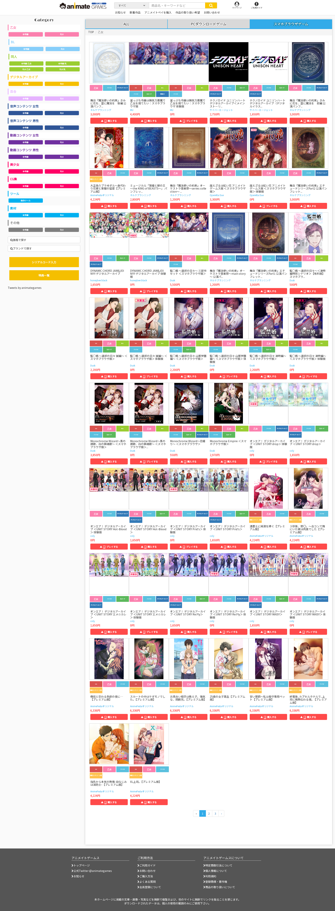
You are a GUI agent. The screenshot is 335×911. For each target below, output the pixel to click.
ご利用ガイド (147, 865)
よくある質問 (147, 882)
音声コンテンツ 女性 (24, 106)
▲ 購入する (109, 120)
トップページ (81, 865)
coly (252, 450)
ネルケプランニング (100, 110)
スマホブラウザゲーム (291, 23)
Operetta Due (217, 195)
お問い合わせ (147, 871)
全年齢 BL (62, 63)
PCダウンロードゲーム (208, 24)
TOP (91, 32)
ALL (126, 24)
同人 (14, 56)
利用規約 (210, 876)
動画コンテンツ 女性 (24, 135)
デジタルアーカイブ (24, 77)
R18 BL (63, 69)
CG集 (13, 179)
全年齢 (25, 34)
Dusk (172, 280)
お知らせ (78, 876)
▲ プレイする (189, 120)
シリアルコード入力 (44, 262)
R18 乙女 (26, 69)
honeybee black (98, 280)
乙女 (13, 27)
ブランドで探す (22, 248)
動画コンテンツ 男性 (24, 150)
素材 (13, 208)
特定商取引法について (218, 865)
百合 (13, 91)
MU (131, 110)
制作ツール (25, 200)
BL (13, 41)
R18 (62, 34)
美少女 (14, 164)
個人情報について (216, 871)
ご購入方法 (146, 876)
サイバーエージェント (221, 110)
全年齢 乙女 (26, 63)
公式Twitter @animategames (92, 871)
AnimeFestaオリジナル (102, 195)
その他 (14, 222)
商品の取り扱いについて (220, 887)
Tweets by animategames (24, 288)
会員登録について (150, 887)
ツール (14, 193)
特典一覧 (44, 275)
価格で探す (19, 240)
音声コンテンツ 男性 (24, 120)
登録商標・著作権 (216, 882)
